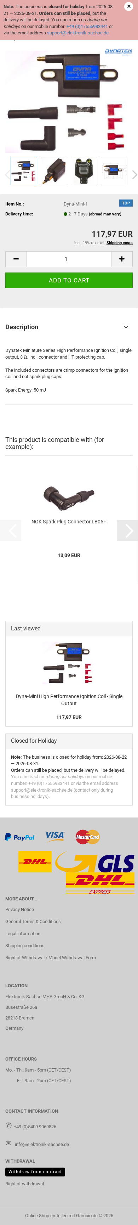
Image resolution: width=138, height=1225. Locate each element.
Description (21, 327)
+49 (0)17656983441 (87, 26)
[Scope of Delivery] (69, 101)
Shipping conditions (25, 945)
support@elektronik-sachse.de (78, 32)
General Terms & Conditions (33, 921)
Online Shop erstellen (46, 1215)
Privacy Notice (19, 909)
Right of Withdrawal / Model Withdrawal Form (50, 957)
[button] (16, 259)
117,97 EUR (69, 717)
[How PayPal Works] (20, 836)
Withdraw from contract (35, 1171)
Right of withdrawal (24, 1183)
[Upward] (118, 1214)
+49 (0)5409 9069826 (35, 1126)
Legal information (22, 933)
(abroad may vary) (105, 214)
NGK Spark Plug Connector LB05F (68, 521)
